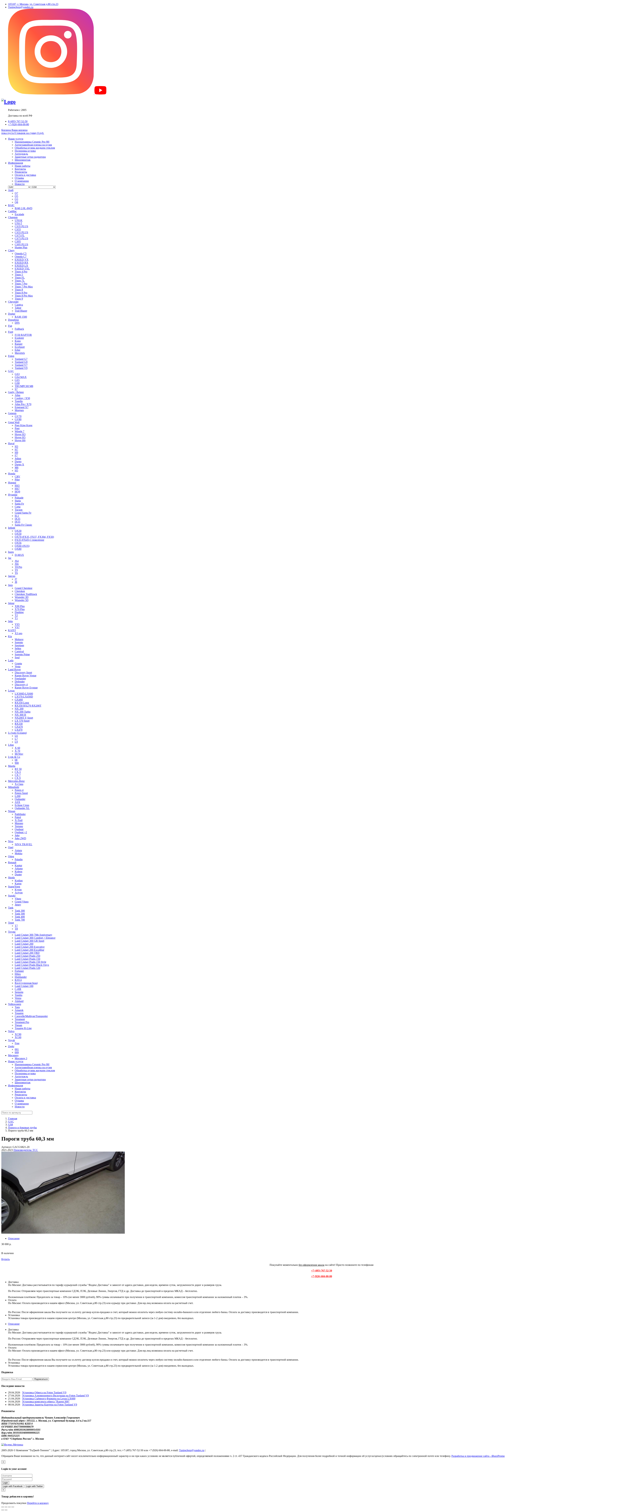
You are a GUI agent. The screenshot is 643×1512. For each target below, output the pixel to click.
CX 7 (18, 775)
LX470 (18, 729)
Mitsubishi (13, 787)
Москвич (13, 1055)
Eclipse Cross (22, 805)
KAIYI (12, 630)
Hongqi (12, 482)
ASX (17, 802)
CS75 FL (20, 235)
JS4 (17, 561)
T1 (16, 618)
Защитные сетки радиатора (30, 156)
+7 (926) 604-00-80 (18, 124)
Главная (12, 1118)
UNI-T (18, 223)
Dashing (19, 612)
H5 (16, 470)
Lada (10, 660)
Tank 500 (20, 913)
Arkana (19, 868)
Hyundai (12, 494)
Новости (20, 184)
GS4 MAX (21, 377)
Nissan (11, 811)
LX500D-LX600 (24, 693)
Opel (10, 847)
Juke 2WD (20, 838)
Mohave (19, 639)
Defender (20, 681)
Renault (12, 862)
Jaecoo (11, 576)
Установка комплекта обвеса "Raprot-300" (46, 1401)
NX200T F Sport (24, 717)
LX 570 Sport (22, 720)
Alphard (19, 1001)
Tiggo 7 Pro (21, 283)
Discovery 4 (21, 684)
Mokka (18, 853)
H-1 (17, 515)
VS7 (17, 627)
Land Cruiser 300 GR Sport (29, 940)
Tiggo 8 (19, 289)
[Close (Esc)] (2, 1506)
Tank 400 (20, 916)
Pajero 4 (19, 790)
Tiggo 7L (20, 280)
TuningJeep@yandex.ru (20, 7)
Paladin (19, 859)
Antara (18, 850)
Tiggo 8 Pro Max (24, 295)
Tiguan (18, 1025)
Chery (11, 250)
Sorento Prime (22, 654)
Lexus (11, 690)
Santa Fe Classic (23, 524)
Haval (11, 443)
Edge (17, 350)
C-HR (18, 989)
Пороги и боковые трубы (22, 1127)
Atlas (17, 395)
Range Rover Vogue (25, 675)
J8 (16, 582)
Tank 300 (20, 910)
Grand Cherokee (23, 588)
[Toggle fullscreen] (9, 1506)
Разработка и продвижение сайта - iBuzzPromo (478, 1456)
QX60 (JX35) (22, 545)
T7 (16, 925)
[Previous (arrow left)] (2, 1509)
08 (16, 760)
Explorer (19, 337)
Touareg (19, 1013)
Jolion (18, 458)
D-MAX (19, 555)
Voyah (11, 1040)
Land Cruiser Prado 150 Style (30, 961)
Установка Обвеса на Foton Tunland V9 (44, 1392)
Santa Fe (19, 503)
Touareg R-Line (23, 1028)
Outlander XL (22, 808)
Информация (15, 162)
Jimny (18, 904)
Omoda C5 (20, 253)
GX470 (19, 726)
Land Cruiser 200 (24, 943)
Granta (18, 663)
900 (17, 763)
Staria (18, 500)
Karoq (18, 883)
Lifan (11, 744)
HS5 (17, 485)
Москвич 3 (21, 1058)
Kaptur (18, 865)
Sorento (19, 642)
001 (17, 1049)
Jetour (11, 603)
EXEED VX (21, 259)
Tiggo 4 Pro (21, 271)
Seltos (18, 648)
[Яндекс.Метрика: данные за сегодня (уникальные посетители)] (12, 1444)
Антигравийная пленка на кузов (33, 144)
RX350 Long (22, 702)
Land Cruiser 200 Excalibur (29, 949)
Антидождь (21, 153)
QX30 (18, 530)
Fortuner (19, 971)
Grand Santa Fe (23, 512)
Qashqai (19, 829)
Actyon (19, 892)
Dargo (18, 461)
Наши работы (22, 165)
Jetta (10, 621)
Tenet (11, 922)
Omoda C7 (20, 256)
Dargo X (19, 464)
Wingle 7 (19, 431)
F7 (16, 455)
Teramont (20, 1019)
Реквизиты (21, 171)
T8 (16, 928)
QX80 (18, 548)
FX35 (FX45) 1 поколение (29, 539)
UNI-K (18, 220)
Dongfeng (13, 319)
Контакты (20, 168)
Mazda (11, 766)
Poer (17, 428)
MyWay (19, 753)
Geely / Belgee (16, 392)
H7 (16, 449)
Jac (9, 558)
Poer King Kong (23, 425)
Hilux (18, 974)
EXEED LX (21, 265)
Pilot (17, 479)
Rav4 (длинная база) (26, 983)
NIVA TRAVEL (23, 844)
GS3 (17, 374)
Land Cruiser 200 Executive (30, 946)
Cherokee (20, 591)
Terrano (19, 826)
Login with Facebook (13, 1486)
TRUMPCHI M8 (24, 386)
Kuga (18, 340)
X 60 (17, 747)
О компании (22, 181)
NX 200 (19, 708)
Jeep (10, 585)
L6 (16, 735)
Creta (17, 506)
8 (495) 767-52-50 (17, 121)
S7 (16, 389)
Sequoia (19, 992)
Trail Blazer (21, 310)
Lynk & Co (14, 756)
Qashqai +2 (21, 832)
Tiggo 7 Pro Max (24, 286)
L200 (17, 796)
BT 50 (18, 769)
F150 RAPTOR (23, 334)
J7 (16, 579)
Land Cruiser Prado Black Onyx (32, 965)
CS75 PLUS (21, 238)
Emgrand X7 (21, 407)
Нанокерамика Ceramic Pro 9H (32, 141)
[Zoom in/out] (12, 1506)
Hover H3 (20, 434)
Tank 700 (20, 919)
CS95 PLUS (21, 244)
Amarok (19, 1010)
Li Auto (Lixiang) (17, 732)
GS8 (17, 383)
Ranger (18, 343)
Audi (10, 190)
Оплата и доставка (25, 175)
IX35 (17, 518)
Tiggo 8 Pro (21, 292)
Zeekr (11, 1046)
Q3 (16, 199)
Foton (11, 356)
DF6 (17, 322)
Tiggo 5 (19, 274)
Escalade (19, 214)
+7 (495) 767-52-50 (321, 1270)
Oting (11, 856)
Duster (18, 874)
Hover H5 (20, 437)
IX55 (17, 521)
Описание (14, 1238)
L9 (16, 741)
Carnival (19, 651)
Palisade (19, 497)
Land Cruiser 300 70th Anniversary (33, 934)
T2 (16, 615)
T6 (16, 573)
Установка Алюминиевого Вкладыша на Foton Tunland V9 (55, 1395)
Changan (13, 217)
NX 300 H (20, 714)
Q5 (16, 196)
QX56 (18, 542)
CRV (17, 476)
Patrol (18, 817)
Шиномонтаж (22, 159)
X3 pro (18, 633)
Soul (17, 657)
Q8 (16, 202)
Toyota (11, 931)
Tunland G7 (21, 359)
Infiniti (11, 527)
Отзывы (19, 178)
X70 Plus (20, 609)
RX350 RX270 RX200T (28, 705)
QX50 (18, 533)
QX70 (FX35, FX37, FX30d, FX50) (34, 536)
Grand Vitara (21, 901)
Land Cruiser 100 (24, 986)
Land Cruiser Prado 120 (27, 968)
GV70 (18, 416)
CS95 (18, 241)
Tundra (18, 995)
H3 (16, 446)
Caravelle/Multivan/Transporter (31, 1016)
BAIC (11, 205)
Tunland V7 (21, 365)
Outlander (20, 799)
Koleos (18, 871)
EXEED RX (21, 262)
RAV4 (18, 980)
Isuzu (11, 552)
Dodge (11, 313)
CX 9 (18, 778)
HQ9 (17, 491)
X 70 (17, 750)
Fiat (10, 325)
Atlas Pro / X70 (23, 404)
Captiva (19, 304)
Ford (10, 331)
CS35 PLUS (21, 226)
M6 (16, 467)
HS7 (17, 488)
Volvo (11, 1031)
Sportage (19, 645)
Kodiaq (19, 880)
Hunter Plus (21, 247)
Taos (17, 1007)
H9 (16, 452)
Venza (18, 998)
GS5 (17, 380)
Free (17, 1043)
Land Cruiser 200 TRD (27, 952)
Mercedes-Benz (16, 781)
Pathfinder (20, 814)
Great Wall (13, 422)
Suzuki (11, 895)
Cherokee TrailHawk (26, 594)
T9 (16, 570)
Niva (10, 841)
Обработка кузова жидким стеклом (35, 147)
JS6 (17, 564)
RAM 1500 (21, 316)
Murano (19, 823)
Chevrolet (13, 301)
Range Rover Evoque (26, 687)
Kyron (18, 889)
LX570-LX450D (24, 696)
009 (17, 1052)
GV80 (18, 419)
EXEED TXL (22, 268)
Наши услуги (15, 138)
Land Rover (14, 669)
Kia (10, 636)
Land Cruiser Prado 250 (27, 955)
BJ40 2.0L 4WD (23, 208)
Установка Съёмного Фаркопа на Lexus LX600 (48, 1398)
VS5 (17, 624)
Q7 (16, 193)
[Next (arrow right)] (6, 1509)
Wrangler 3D (21, 597)
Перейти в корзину (38, 1503)
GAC (11, 371)
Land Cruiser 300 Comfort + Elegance (35, 937)
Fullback (19, 328)
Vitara (18, 898)
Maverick (20, 353)
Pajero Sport (21, 793)
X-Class (19, 784)
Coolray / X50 (22, 398)
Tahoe (18, 307)
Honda (11, 473)
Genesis (12, 413)
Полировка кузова (25, 150)
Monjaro (19, 410)
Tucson (18, 509)
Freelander (20, 678)
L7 (16, 738)
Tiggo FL (20, 277)
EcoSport (20, 347)
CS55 (18, 229)
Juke (17, 835)
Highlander (21, 977)
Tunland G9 (21, 362)
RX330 (19, 723)
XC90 (18, 1034)
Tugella (19, 401)
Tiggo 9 (19, 298)
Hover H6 (20, 440)
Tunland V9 (21, 368)
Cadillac (12, 211)
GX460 (19, 699)
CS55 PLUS (21, 232)
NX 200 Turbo (22, 711)
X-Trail (18, 820)
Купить (5, 1259)
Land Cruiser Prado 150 (27, 958)
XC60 (18, 1037)
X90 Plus (20, 606)
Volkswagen (14, 1004)
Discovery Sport (23, 672)
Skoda (11, 877)
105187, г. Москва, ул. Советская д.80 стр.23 (33, 4)
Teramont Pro (22, 1022)
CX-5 (18, 772)
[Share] (6, 1506)
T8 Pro (18, 567)
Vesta (17, 666)
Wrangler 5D (21, 600)
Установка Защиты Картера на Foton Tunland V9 (49, 1404)
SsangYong (14, 886)
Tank (10, 907)
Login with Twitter (34, 1486)
